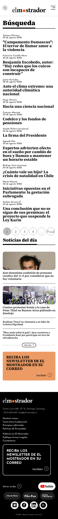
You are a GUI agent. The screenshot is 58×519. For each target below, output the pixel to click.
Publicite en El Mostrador (16, 433)
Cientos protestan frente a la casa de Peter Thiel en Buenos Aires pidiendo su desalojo (29, 310)
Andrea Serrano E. (12, 201)
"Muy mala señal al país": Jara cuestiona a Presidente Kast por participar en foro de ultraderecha (26, 335)
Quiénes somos (10, 417)
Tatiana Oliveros (11, 35)
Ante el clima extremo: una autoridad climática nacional (28, 90)
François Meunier (11, 112)
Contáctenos (9, 440)
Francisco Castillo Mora (15, 55)
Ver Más (27, 345)
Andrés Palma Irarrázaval (15, 128)
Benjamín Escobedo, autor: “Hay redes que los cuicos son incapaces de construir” (28, 67)
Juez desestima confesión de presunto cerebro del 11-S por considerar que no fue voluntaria (28, 276)
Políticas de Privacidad (14, 428)
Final (50, 231)
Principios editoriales (13, 424)
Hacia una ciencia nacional (28, 106)
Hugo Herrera (10, 99)
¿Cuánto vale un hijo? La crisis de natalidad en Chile (28, 173)
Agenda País (9, 141)
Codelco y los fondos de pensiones (24, 120)
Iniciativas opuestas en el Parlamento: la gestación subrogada (26, 192)
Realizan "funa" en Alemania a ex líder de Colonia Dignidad (26, 323)
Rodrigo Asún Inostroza (15, 165)
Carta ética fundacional (15, 421)
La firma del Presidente (25, 135)
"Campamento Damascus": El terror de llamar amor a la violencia (28, 45)
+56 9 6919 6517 (10, 412)
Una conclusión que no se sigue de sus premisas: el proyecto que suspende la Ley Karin (26, 214)
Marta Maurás (10, 181)
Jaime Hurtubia (10, 79)
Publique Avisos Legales (15, 436)
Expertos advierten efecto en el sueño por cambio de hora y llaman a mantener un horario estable (27, 153)
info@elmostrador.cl (27, 412)
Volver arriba (9, 486)
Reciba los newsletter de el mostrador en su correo (25, 362)
